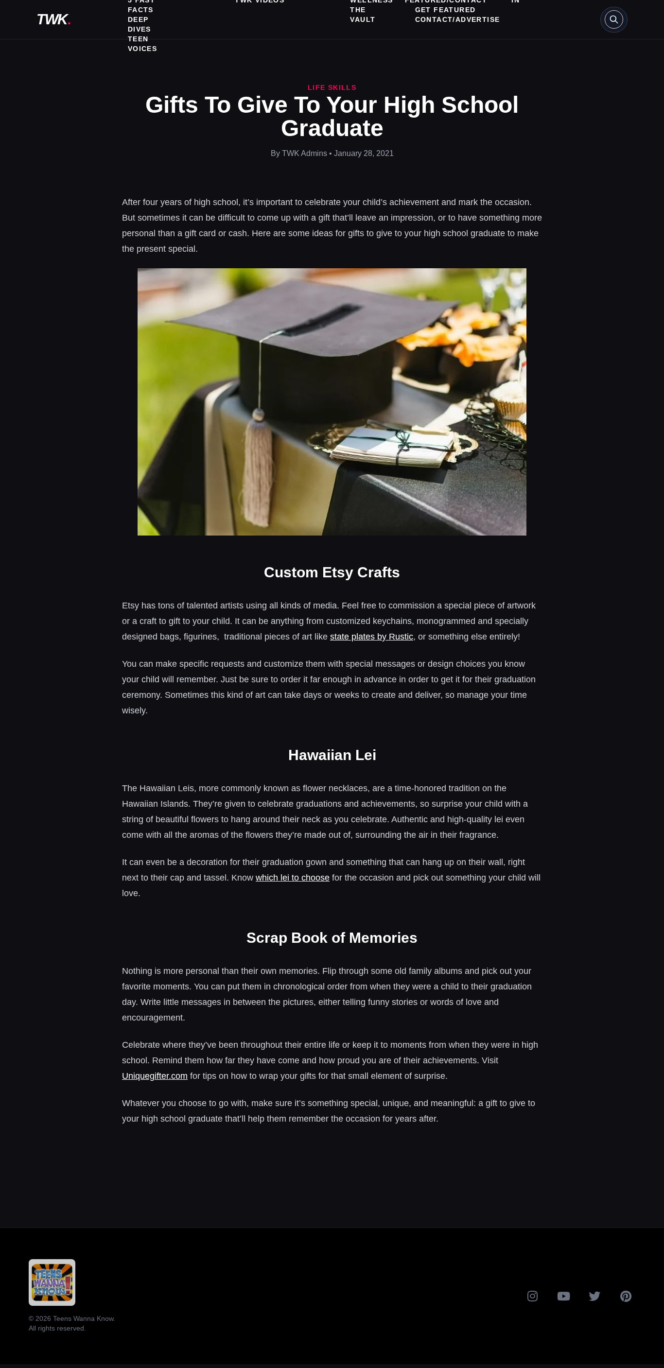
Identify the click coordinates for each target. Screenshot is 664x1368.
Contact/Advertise (457, 19)
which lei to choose (293, 878)
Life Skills (332, 87)
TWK (53, 19)
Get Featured (445, 10)
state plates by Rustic (371, 636)
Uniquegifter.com (155, 1076)
